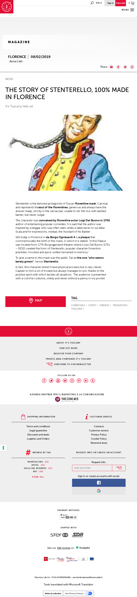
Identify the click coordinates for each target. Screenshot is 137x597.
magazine (19, 42)
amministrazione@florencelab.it (87, 577)
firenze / (106, 305)
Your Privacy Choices (74, 593)
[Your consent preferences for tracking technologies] (3, 447)
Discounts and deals (38, 434)
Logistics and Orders (38, 438)
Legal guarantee (38, 430)
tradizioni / (121, 305)
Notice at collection (53, 593)
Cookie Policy (98, 438)
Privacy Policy (99, 434)
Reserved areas (99, 442)
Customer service (98, 430)
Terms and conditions (38, 426)
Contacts (99, 426)
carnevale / (79, 305)
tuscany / (78, 308)
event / (93, 305)
